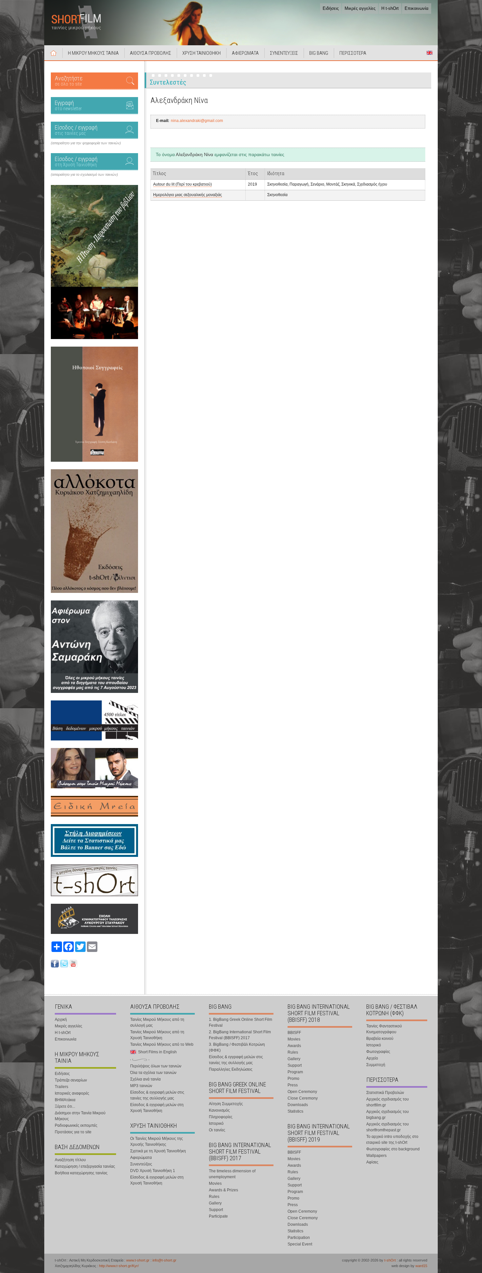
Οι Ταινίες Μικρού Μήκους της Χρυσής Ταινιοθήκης (156, 1141)
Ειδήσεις (331, 8)
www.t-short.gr (138, 1260)
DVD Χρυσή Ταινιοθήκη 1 (152, 1170)
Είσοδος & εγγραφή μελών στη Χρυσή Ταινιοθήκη (157, 1107)
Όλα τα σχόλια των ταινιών (153, 1072)
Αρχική (53, 52)
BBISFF (294, 1032)
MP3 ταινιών (141, 1085)
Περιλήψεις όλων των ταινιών (155, 1066)
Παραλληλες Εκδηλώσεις (230, 1069)
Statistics (295, 1111)
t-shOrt (390, 1260)
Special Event (300, 1244)
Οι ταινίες (217, 1130)
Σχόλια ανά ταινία (145, 1079)
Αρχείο (372, 1058)
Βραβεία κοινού (379, 1038)
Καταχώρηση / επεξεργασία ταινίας (85, 1166)
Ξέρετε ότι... (65, 1106)
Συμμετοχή (375, 1064)
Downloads (298, 1104)
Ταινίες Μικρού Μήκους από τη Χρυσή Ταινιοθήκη (157, 1035)
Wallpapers (376, 1155)
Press (293, 1085)
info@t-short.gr (164, 1260)
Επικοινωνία (417, 8)
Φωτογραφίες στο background (393, 1149)
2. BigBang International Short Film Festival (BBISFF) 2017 (240, 1035)
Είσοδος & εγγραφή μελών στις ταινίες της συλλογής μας (157, 1095)
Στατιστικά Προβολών (385, 1092)
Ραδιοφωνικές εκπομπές (76, 1125)
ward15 (421, 1266)
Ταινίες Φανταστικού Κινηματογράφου (384, 1029)
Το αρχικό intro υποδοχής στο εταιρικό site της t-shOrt (392, 1139)
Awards (294, 1045)
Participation (299, 1237)
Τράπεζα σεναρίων (71, 1080)
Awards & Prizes (223, 1190)
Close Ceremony (303, 1098)
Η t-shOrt (390, 8)
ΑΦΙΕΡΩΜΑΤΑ (245, 53)
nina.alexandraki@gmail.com (197, 120)
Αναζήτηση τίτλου (70, 1160)
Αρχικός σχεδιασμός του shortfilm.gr (387, 1102)
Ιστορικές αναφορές (72, 1093)
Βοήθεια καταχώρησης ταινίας (81, 1173)
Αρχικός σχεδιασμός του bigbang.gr (387, 1114)
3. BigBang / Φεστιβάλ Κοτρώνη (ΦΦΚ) (237, 1047)
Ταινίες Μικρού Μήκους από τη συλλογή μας (157, 1022)
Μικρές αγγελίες (360, 8)
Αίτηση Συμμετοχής (226, 1103)
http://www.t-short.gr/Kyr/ (119, 1266)
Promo (293, 1078)
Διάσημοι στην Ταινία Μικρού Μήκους (80, 1116)
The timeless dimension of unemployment (232, 1174)
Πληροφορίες (220, 1117)
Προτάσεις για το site (73, 1132)
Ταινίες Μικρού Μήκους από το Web (161, 1044)
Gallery (215, 1203)
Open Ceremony (302, 1091)
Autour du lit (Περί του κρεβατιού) (182, 184)
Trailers (61, 1086)
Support (216, 1209)
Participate (218, 1216)
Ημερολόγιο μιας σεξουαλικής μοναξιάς (187, 194)
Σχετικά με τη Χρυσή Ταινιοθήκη (158, 1151)
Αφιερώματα (141, 1157)
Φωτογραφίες (378, 1051)
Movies (215, 1183)
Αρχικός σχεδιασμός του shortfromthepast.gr (387, 1127)
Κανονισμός (219, 1110)
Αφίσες (372, 1162)
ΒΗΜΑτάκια (65, 1100)
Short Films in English (429, 52)
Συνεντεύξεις (141, 1164)
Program (295, 1072)
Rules (214, 1196)
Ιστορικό (216, 1123)
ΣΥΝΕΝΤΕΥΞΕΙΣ (284, 53)
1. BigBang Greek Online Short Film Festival (240, 1022)
